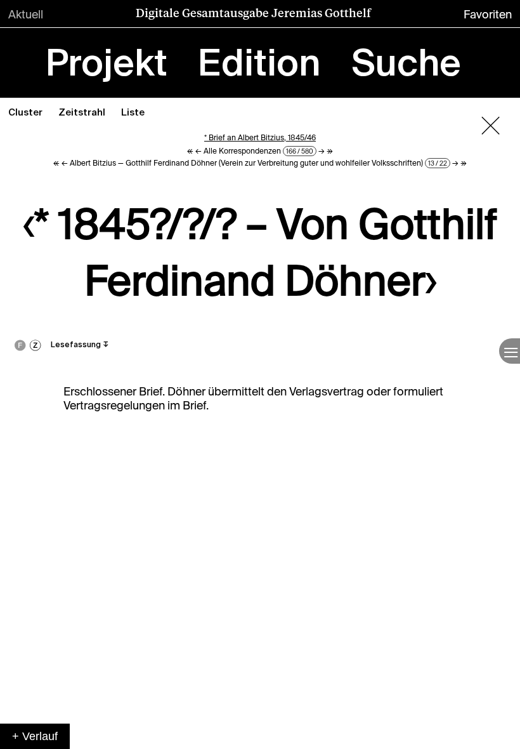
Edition (259, 65)
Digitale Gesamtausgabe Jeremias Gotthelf (253, 12)
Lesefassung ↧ (80, 345)
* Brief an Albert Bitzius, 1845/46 (260, 138)
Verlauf (40, 736)
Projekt (106, 65)
